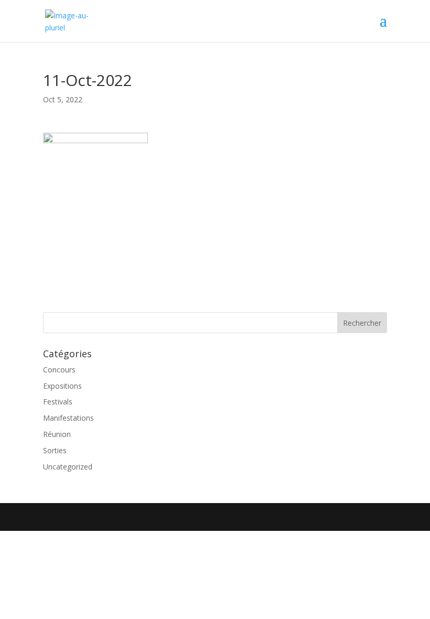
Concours (59, 370)
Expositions (62, 386)
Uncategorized (67, 467)
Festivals (57, 402)
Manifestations (68, 418)
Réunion (57, 434)
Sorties (55, 450)
